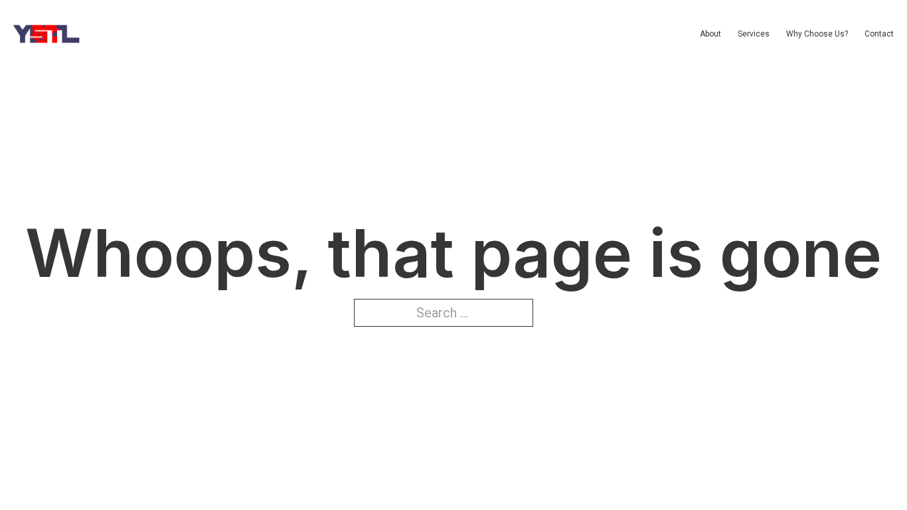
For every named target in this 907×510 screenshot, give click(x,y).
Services (754, 34)
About (710, 34)
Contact (879, 34)
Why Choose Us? (817, 34)
